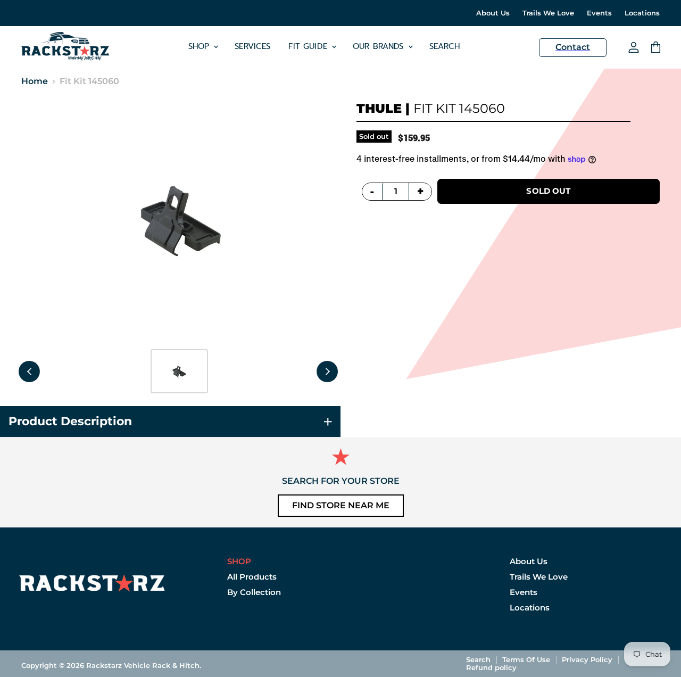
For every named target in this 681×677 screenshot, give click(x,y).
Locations (642, 13)
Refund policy (491, 667)
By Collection (254, 592)
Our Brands (380, 46)
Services (252, 46)
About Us (493, 13)
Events (599, 13)
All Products (252, 577)
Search (444, 46)
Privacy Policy (587, 659)
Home (34, 81)
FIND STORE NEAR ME (340, 505)
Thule (379, 108)
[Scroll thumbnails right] (327, 371)
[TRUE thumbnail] (179, 371)
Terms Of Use (526, 659)
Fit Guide (309, 46)
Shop (200, 46)
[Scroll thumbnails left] (29, 371)
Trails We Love (548, 13)
